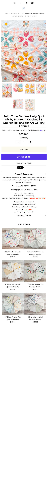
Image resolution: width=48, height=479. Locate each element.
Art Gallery (26, 207)
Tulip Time (27, 209)
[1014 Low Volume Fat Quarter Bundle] (13, 271)
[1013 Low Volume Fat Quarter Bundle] (35, 271)
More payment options (24, 163)
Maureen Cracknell (27, 202)
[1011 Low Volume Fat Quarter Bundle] (35, 304)
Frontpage (13, 13)
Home (6, 13)
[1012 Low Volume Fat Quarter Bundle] (13, 304)
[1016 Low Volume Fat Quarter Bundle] (13, 238)
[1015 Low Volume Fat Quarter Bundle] (35, 238)
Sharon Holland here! (38, 198)
